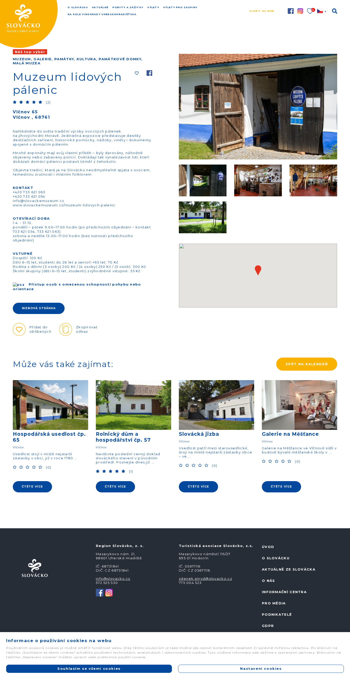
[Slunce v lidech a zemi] (34, 10)
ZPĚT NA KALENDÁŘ (306, 364)
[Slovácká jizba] (216, 405)
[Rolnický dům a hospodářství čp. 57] (133, 405)
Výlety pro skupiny (180, 7)
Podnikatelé (277, 614)
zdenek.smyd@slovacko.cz (205, 578)
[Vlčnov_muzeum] (203, 180)
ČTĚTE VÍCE (32, 486)
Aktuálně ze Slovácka (288, 569)
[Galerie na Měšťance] (299, 405)
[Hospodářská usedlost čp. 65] (50, 405)
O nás (268, 581)
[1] (15, 102)
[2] (21, 102)
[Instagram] (109, 592)
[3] (28, 102)
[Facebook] (149, 73)
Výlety (153, 7)
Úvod (268, 547)
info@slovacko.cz (113, 578)
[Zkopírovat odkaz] (65, 329)
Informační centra (284, 592)
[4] (34, 102)
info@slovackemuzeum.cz (38, 201)
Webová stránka (39, 308)
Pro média (274, 603)
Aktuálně (100, 7)
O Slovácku (78, 7)
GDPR (268, 626)
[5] (41, 102)
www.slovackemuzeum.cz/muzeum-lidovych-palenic (64, 205)
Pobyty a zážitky (127, 7)
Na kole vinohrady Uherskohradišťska (102, 14)
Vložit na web (261, 10)
